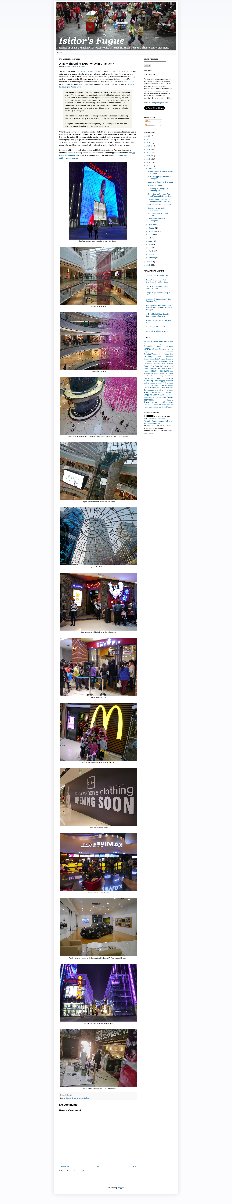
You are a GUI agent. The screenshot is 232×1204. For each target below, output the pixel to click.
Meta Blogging (159, 381)
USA (163, 402)
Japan (156, 373)
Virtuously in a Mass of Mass (157, 331)
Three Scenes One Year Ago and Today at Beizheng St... (159, 195)
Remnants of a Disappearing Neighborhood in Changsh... (159, 200)
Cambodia (169, 344)
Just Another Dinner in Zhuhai (159, 205)
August (151, 235)
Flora (152, 366)
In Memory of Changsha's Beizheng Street (158, 190)
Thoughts (169, 400)
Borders (147, 344)
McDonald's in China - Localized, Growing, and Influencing (158, 315)
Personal (164, 385)
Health (170, 369)
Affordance (147, 341)
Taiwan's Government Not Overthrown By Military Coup (157, 281)
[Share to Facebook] (68, 1095)
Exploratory (148, 364)
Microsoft (169, 381)
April (150, 248)
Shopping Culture (83, 1098)
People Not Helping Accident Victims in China (157, 287)
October (152, 228)
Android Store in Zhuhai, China (158, 275)
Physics (170, 385)
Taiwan (170, 397)
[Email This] (61, 1095)
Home (59, 52)
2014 (148, 162)
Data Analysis (160, 359)
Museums (153, 383)
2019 (148, 146)
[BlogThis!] (63, 1095)
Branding (157, 344)
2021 (148, 139)
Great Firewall (150, 369)
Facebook (156, 364)
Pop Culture (161, 388)
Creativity (148, 356)
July (150, 238)
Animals (154, 341)
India (171, 371)
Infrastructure (148, 373)
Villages (146, 407)
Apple (161, 341)
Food (157, 366)
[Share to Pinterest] (70, 1095)
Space (150, 397)
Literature (153, 376)
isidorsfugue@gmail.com (158, 103)
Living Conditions (166, 376)
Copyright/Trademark (152, 354)
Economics (153, 361)
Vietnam (170, 405)
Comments (151, 125)
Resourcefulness (157, 392)
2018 (148, 149)
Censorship (148, 346)
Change (68, 1098)
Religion (147, 392)
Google (170, 366)
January (152, 258)
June (151, 241)
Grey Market (162, 369)
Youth (169, 407)
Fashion (147, 366)
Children (169, 346)
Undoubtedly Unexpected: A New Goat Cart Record (158, 300)
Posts (149, 121)
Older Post (132, 1167)
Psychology (169, 390)
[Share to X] (66, 1095)
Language (169, 373)
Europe (170, 361)
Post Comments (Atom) (79, 1171)
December (153, 168)
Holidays (154, 371)
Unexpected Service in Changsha (156, 220)
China (74, 1098)
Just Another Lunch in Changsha (156, 209)
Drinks (146, 361)
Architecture (168, 341)
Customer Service (149, 359)
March (151, 251)
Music (160, 383)
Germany (163, 366)
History (146, 371)
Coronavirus (168, 354)
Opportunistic (149, 385)
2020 (148, 143)
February (152, 254)
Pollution (153, 388)
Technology (149, 400)
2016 (148, 156)
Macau (159, 378)
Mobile (146, 383)
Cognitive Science (158, 352)
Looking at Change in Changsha (160, 182)
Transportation (150, 402)
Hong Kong (164, 371)
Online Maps (168, 383)
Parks (157, 385)
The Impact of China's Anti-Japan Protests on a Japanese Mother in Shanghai (159, 308)
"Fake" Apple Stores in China (157, 327)
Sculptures (169, 392)
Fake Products (167, 364)
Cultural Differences (164, 357)
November (153, 225)
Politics (146, 388)
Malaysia (169, 378)
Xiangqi (164, 407)
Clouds (170, 349)
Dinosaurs (169, 359)
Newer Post (64, 1167)
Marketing (148, 380)
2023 (148, 136)
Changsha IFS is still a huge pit (88, 71)
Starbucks (162, 397)
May (150, 244)
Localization (148, 378)
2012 (148, 262)
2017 (148, 152)
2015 (148, 159)
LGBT (146, 376)
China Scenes (159, 349)
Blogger (120, 1188)
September (153, 231)
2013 (148, 166)
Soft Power (164, 395)
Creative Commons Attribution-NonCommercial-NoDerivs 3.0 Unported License (158, 421)
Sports (155, 397)
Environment (162, 361)
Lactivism (161, 373)
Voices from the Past (155, 407)
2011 (148, 265)
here (91, 84)
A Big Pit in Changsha (156, 185)
